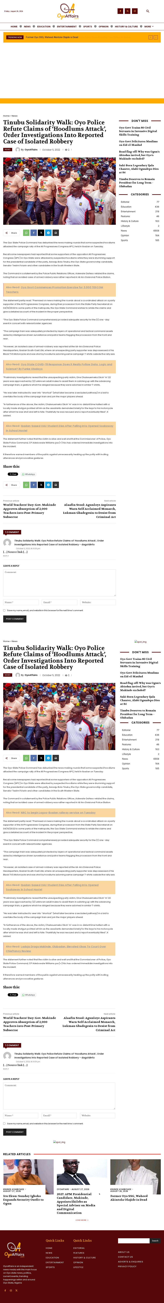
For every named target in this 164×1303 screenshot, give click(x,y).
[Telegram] (48, 233)
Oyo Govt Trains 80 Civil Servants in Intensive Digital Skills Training (138, 131)
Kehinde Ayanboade (13, 1189)
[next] (156, 37)
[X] (41, 233)
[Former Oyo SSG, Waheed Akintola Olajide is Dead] (135, 1176)
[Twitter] (127, 11)
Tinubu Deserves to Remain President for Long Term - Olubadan (137, 182)
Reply (6, 556)
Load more (81, 1220)
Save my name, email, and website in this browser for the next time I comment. (45, 610)
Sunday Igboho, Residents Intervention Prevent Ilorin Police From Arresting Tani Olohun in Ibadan (76, 37)
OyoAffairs (31, 150)
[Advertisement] (82, 74)
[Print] (56, 233)
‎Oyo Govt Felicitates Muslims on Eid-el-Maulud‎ (138, 143)
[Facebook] (120, 11)
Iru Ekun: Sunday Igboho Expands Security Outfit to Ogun (23, 1199)
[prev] (151, 37)
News (14, 115)
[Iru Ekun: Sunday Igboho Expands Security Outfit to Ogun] (28, 1176)
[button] (148, 11)
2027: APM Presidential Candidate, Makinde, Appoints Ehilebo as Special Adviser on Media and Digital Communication (76, 1203)
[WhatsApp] (26, 233)
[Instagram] (135, 11)
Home (6, 115)
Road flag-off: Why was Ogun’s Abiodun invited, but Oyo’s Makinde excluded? (139, 155)
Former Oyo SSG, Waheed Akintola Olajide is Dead (129, 1198)
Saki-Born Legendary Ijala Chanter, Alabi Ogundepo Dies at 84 (139, 169)
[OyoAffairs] (18, 149)
